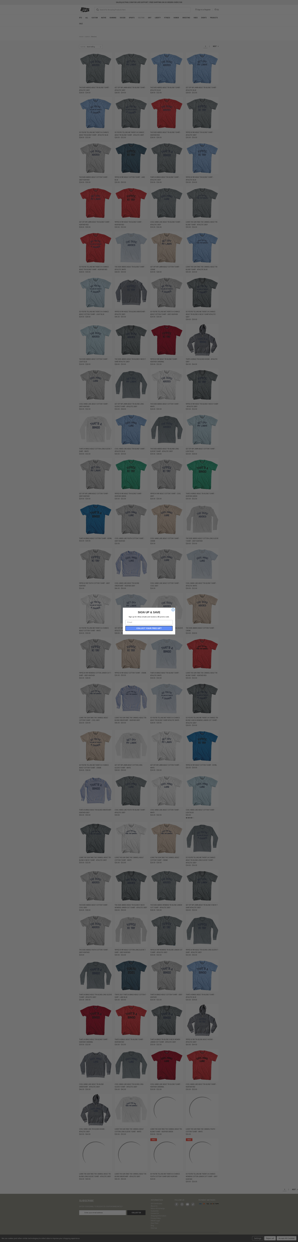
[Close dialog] (173, 610)
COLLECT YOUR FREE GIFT (149, 628)
